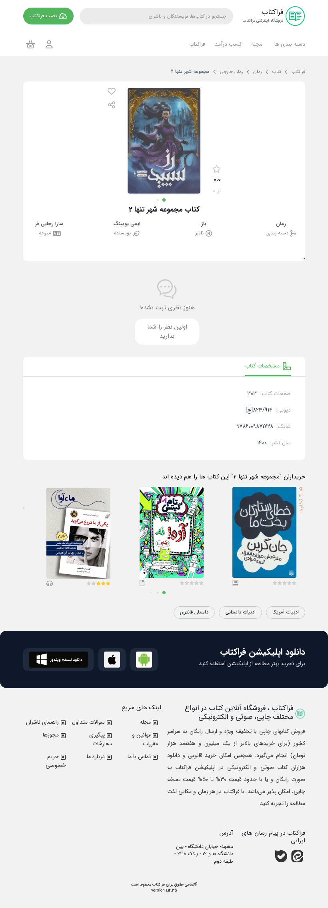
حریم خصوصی (56, 761)
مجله (145, 722)
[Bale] (281, 856)
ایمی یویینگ (126, 224)
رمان (281, 224)
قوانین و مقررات (145, 739)
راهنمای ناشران (42, 722)
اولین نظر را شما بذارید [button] (167, 331)
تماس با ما (139, 756)
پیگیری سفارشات (100, 739)
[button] (288, 44)
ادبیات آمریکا (285, 612)
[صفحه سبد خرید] (30, 44)
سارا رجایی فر (49, 224)
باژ (203, 224)
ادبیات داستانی (240, 612)
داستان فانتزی (194, 612)
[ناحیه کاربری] (49, 44)
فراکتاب (158, 885)
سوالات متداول (88, 722)
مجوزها (51, 734)
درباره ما (96, 756)
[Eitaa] (297, 856)
